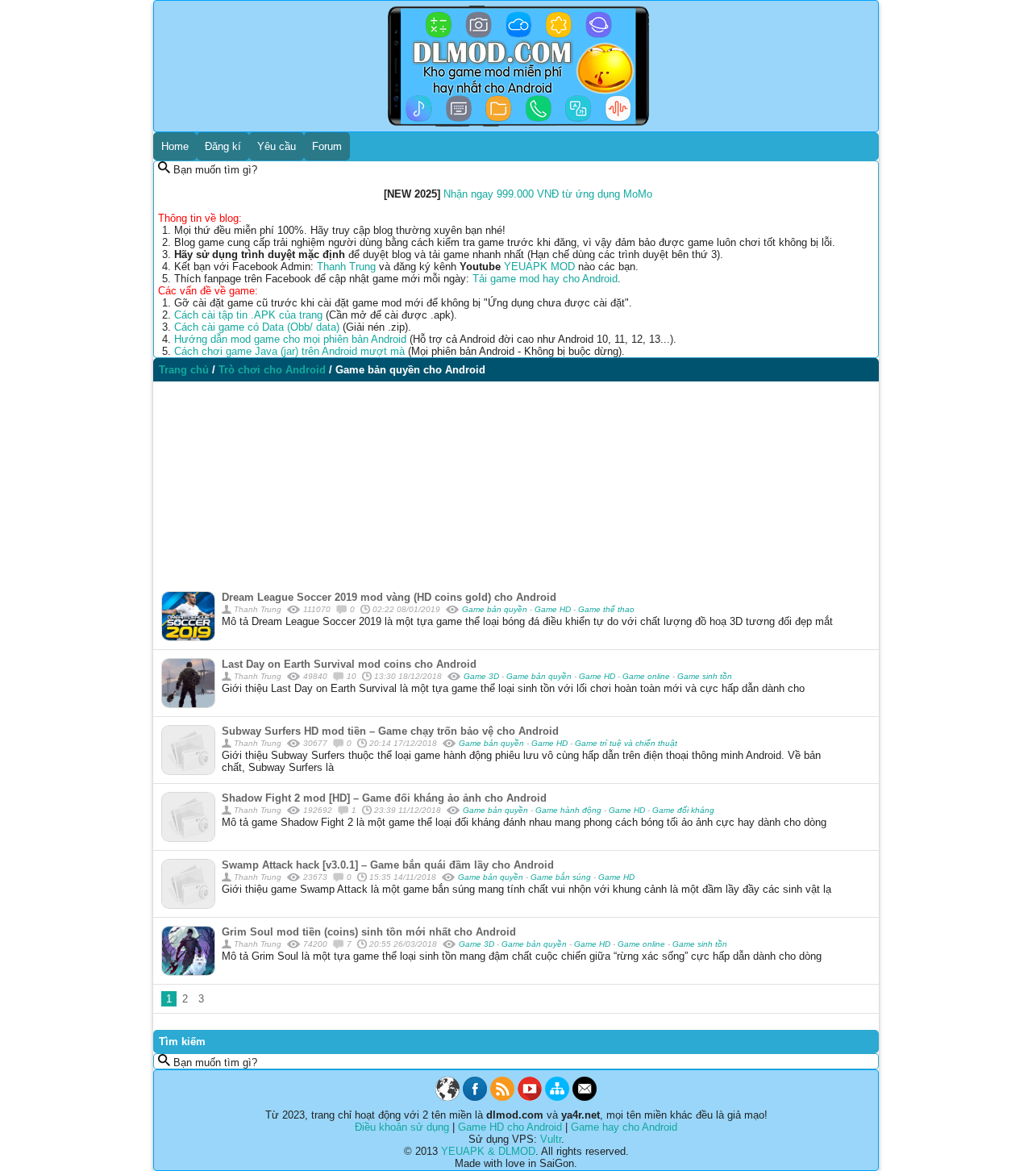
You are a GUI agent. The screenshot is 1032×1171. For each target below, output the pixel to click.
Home (175, 146)
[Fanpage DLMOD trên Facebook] (475, 1097)
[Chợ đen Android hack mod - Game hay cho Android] (447, 1097)
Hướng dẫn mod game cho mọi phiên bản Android (290, 339)
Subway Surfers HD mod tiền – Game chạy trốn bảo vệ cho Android (390, 731)
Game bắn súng (562, 877)
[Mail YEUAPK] (584, 1097)
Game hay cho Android (624, 1127)
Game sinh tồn (704, 676)
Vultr (550, 1139)
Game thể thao (606, 609)
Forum (327, 146)
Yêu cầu (276, 146)
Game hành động (569, 810)
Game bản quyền (496, 609)
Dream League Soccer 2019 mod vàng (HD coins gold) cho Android (389, 597)
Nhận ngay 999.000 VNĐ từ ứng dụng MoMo (547, 194)
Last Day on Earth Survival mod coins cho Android (349, 664)
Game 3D (482, 676)
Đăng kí (223, 146)
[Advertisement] (516, 482)
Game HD (554, 609)
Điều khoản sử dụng (402, 1127)
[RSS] (502, 1097)
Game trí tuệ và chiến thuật (626, 743)
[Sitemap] (557, 1097)
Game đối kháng (683, 810)
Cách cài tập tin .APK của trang (248, 315)
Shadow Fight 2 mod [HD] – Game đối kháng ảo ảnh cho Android (384, 798)
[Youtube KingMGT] (530, 1097)
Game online (647, 676)
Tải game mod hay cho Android (545, 279)
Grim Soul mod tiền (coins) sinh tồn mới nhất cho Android (369, 932)
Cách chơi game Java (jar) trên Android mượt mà (289, 351)
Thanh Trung (346, 266)
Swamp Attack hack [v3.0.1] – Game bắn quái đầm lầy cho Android (388, 865)
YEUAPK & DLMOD (488, 1151)
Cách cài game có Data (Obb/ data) (256, 327)
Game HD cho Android (510, 1127)
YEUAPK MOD (539, 266)
